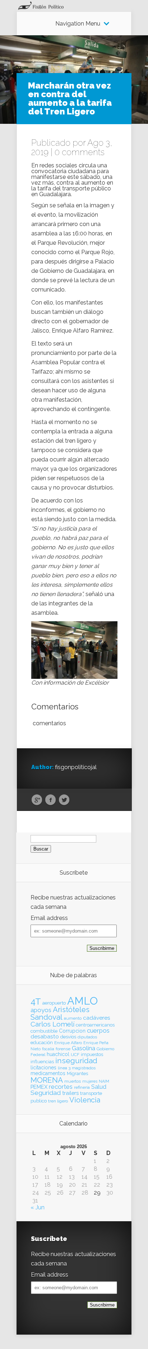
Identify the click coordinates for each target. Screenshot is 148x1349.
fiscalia (48, 1049)
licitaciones (43, 1067)
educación (42, 1042)
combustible (44, 1031)
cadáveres (96, 1017)
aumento (73, 1018)
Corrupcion (72, 1031)
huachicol (58, 1054)
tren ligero (58, 1101)
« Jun (38, 1207)
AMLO (82, 1000)
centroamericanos (95, 1025)
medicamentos (48, 1073)
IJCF (75, 1054)
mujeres (89, 1081)
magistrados (84, 1067)
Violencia (84, 1100)
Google (36, 800)
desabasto (45, 1036)
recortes (61, 1086)
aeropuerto (54, 1003)
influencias (42, 1061)
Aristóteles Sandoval (60, 1013)
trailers (70, 1093)
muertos (72, 1081)
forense (63, 1048)
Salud (98, 1086)
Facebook (50, 800)
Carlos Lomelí (52, 1024)
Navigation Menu (77, 24)
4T (36, 1002)
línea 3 (64, 1067)
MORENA (47, 1079)
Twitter (64, 800)
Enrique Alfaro (68, 1042)
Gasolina (83, 1048)
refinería (82, 1087)
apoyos (41, 1010)
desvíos (68, 1036)
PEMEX (39, 1087)
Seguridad (46, 1092)
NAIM (104, 1081)
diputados (87, 1036)
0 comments (80, 152)
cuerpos (98, 1030)
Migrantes (77, 1073)
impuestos (92, 1054)
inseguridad (76, 1060)
